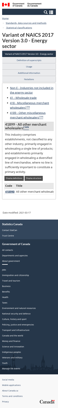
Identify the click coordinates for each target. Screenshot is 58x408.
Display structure (33, 178)
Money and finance (11, 341)
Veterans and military (12, 357)
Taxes (4, 302)
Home (5, 18)
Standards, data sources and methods (26, 23)
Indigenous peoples (11, 352)
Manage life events (11, 368)
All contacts (7, 250)
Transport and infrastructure (15, 330)
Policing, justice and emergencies (18, 324)
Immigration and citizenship (15, 275)
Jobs (4, 269)
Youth (5, 363)
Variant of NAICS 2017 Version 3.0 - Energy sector (29, 53)
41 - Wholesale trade (23, 98)
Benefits (6, 291)
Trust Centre (8, 235)
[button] (29, 12)
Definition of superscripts (29, 60)
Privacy (5, 401)
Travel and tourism (11, 280)
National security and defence (16, 313)
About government (11, 261)
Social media (8, 379)
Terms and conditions (12, 396)
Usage (29, 66)
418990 (9, 192)
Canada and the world (12, 335)
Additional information (29, 72)
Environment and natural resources (19, 308)
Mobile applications (11, 385)
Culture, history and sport (14, 319)
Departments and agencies (15, 255)
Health (5, 297)
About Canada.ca (10, 390)
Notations (29, 79)
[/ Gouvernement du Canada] (21, 5)
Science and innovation (13, 346)
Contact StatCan (9, 230)
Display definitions (14, 178)
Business (6, 286)
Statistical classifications (19, 27)
